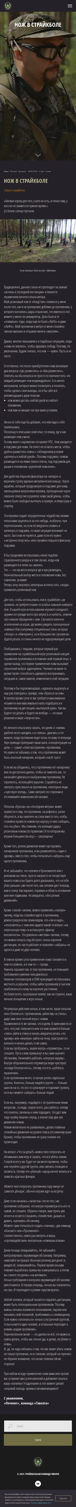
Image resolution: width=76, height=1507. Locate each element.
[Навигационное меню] (70, 6)
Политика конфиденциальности (41, 1502)
